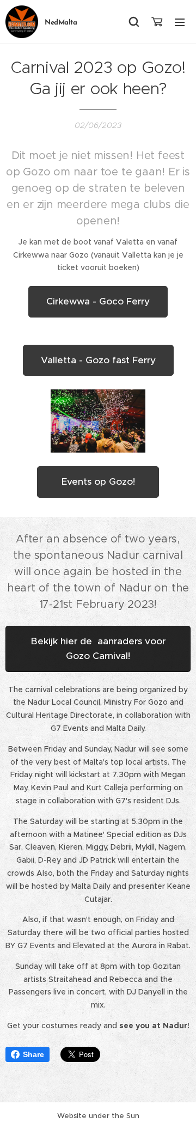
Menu (180, 22)
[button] (133, 21)
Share (33, 1054)
